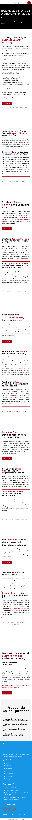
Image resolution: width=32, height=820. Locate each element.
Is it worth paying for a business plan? (15, 724)
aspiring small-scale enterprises (11, 98)
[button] (16, 719)
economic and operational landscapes (18, 608)
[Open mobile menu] (29, 2)
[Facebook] (5, 809)
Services (8, 22)
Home (3, 22)
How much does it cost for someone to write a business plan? (15, 719)
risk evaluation (14, 395)
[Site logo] (16, 2)
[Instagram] (14, 809)
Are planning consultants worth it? (15, 729)
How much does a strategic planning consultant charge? (13, 734)
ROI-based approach (22, 275)
